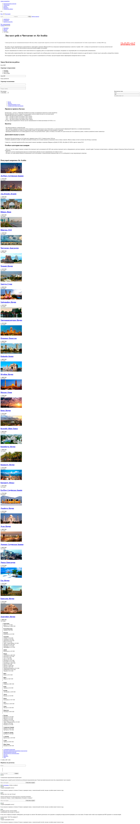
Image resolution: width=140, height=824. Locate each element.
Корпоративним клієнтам (10, 3)
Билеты (10, 103)
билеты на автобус (8, 21)
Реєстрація (7, 14)
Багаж (9, 101)
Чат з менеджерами (5, 24)
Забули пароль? (35, 16)
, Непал (7, 483)
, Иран (6, 212)
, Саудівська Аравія (11, 490)
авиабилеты (6, 19)
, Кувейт (8, 194)
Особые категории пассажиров (15, 105)
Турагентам (6, 5)
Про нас (6, 754)
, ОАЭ (6, 230)
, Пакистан (9, 338)
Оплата (5, 6)
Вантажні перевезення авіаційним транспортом (15, 750)
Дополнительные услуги (14, 104)
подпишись (6, 785)
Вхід (2, 14)
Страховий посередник (9, 749)
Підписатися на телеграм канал (11, 753)
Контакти (6, 7)
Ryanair (5, 30)
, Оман (6, 392)
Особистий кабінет (8, 9)
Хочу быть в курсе (30, 782)
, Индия (7, 266)
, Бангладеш (10, 248)
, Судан (6, 284)
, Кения (7, 356)
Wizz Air (6, 29)
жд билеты (6, 20)
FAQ (5, 757)
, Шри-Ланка (9, 428)
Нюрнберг (6, 28)
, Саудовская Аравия (12, 176)
